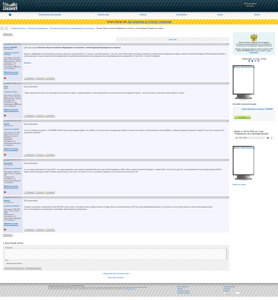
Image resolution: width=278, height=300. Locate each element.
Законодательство (183, 291)
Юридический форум (19, 28)
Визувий (7, 200)
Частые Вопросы (182, 286)
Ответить (8, 34)
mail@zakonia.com (130, 288)
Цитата (41, 78)
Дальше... (28, 63)
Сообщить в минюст (183, 293)
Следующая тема (123, 273)
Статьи (220, 14)
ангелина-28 (8, 163)
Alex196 (6, 124)
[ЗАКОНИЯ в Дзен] (252, 61)
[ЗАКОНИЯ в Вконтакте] (249, 61)
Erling (6, 86)
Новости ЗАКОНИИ (10, 47)
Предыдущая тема (109, 273)
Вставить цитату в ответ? (14, 263)
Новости (143, 14)
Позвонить (242, 117)
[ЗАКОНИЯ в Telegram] (255, 61)
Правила (180, 288)
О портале (226, 288)
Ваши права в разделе (116, 277)
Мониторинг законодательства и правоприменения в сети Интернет (72, 28)
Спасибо (51, 78)
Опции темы (173, 39)
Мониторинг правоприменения (38, 28)
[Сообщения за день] (6, 28)
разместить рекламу (239, 184)
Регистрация (250, 6)
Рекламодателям (229, 286)
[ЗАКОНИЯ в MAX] (258, 61)
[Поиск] (2, 28)
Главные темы (103, 14)
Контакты (226, 291)
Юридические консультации (50, 14)
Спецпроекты (181, 14)
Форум (257, 14)
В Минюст (30, 78)
